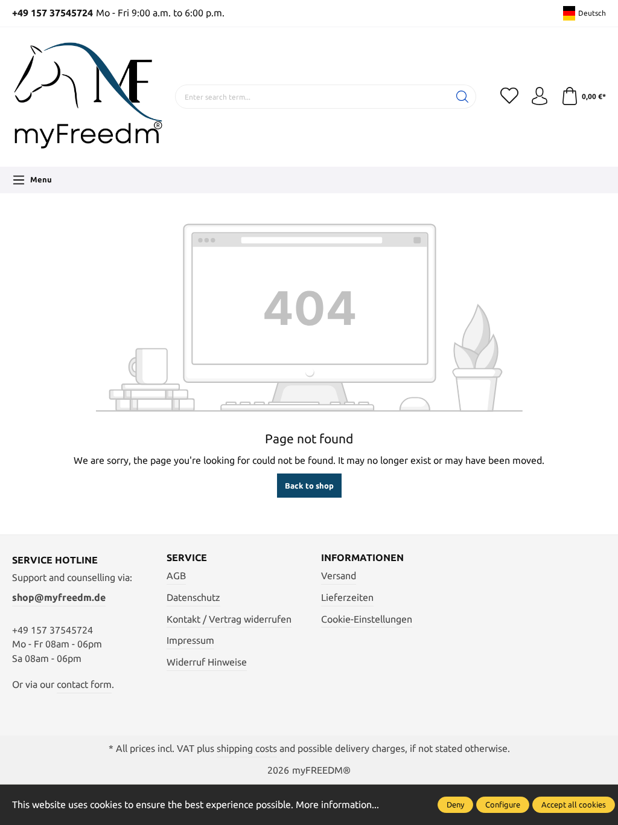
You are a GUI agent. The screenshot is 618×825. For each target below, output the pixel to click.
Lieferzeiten (347, 597)
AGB (176, 576)
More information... (337, 805)
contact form (84, 684)
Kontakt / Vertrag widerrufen (229, 619)
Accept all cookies (573, 804)
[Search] (462, 97)
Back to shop (309, 485)
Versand (338, 576)
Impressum (190, 640)
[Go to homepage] (87, 97)
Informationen (362, 558)
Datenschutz (193, 597)
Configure (502, 804)
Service (187, 558)
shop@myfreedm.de (59, 597)
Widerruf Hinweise (207, 662)
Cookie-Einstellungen (366, 619)
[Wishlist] (509, 96)
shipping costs (247, 748)
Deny (455, 804)
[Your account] (539, 96)
